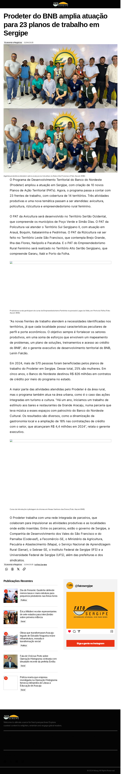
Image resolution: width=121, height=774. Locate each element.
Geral (23, 621)
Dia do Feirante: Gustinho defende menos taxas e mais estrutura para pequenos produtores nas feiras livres (38, 593)
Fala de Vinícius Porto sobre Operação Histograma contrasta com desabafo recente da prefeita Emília (38, 659)
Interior (28, 736)
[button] (6, 4)
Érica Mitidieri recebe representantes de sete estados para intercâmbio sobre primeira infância (38, 614)
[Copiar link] (24, 569)
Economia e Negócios (13, 42)
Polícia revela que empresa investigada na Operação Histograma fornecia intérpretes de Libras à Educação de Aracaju (38, 681)
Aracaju (8, 736)
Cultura (69, 736)
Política (24, 600)
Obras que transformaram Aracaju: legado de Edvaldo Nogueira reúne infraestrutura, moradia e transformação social (37, 637)
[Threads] (12, 569)
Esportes (91, 736)
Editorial (8, 744)
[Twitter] (18, 569)
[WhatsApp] (6, 569)
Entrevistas (31, 744)
